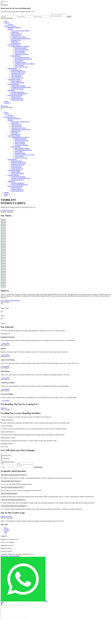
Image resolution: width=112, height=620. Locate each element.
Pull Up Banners (19, 65)
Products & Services (9, 26)
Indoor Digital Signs (16, 74)
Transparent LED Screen (18, 73)
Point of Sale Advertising (22, 49)
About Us (7, 23)
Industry (6, 101)
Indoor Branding (15, 56)
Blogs (5, 195)
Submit (69, 16)
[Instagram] (1, 602)
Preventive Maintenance (17, 92)
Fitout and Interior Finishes (15, 95)
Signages (10, 29)
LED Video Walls (16, 76)
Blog (5, 532)
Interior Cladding (16, 81)
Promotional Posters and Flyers (23, 59)
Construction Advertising (22, 54)
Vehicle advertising (20, 52)
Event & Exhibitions (13, 84)
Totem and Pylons (16, 35)
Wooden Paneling (16, 96)
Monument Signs (16, 40)
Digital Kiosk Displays (17, 89)
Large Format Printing (14, 45)
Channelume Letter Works (18, 37)
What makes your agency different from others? (14, 475)
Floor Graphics (19, 60)
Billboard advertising (20, 48)
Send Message (38, 467)
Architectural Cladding (14, 79)
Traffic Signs (14, 41)
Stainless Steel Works (17, 98)
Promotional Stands (20, 62)
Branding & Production (14, 27)
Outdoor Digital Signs (17, 78)
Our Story (10, 24)
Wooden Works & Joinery (18, 85)
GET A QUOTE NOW (7, 210)
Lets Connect (4, 106)
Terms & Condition (14, 556)
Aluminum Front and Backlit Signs (21, 38)
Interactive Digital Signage (18, 71)
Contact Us (7, 103)
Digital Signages (12, 68)
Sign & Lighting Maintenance (19, 93)
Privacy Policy (5, 556)
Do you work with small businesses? (11, 481)
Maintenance (11, 90)
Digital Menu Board (16, 70)
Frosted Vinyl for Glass (21, 67)
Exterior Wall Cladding (17, 82)
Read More (17, 300)
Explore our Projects (6, 516)
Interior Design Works (17, 100)
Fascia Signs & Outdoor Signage (20, 30)
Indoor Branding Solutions (22, 57)
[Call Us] (46, 601)
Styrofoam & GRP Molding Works (20, 87)
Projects (6, 531)
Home (6, 21)
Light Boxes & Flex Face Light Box (25, 63)
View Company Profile (7, 300)
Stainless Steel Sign (16, 34)
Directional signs (15, 43)
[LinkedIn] (3, 602)
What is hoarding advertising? (9, 493)
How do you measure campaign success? (12, 487)
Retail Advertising (20, 51)
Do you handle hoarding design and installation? (14, 506)
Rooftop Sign (15, 32)
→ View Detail (5, 343)
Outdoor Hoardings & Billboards (20, 46)
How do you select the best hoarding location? (13, 499)
